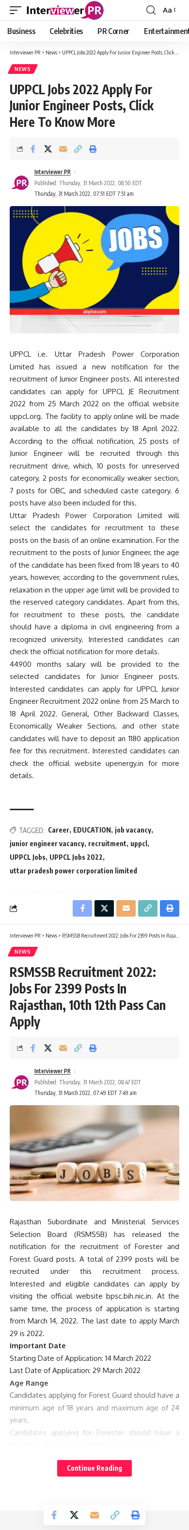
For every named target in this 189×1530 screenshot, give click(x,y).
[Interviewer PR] (65, 10)
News (23, 69)
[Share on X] (48, 148)
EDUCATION (92, 830)
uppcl (138, 843)
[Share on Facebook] (33, 148)
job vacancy (133, 830)
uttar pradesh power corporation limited (73, 871)
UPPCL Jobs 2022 (76, 857)
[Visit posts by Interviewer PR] (20, 183)
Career (58, 830)
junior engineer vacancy (47, 843)
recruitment (107, 843)
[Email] (63, 148)
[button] (18, 10)
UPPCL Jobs (28, 857)
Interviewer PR (52, 171)
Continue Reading (94, 1468)
